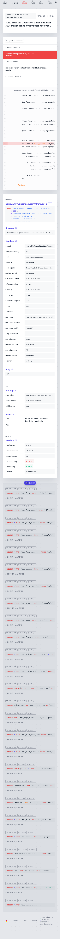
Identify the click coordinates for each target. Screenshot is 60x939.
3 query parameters (15, 693)
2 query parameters (15, 498)
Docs (25, 921)
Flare (44, 920)
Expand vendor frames (15, 41)
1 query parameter (14, 540)
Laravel (35, 921)
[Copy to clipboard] (52, 208)
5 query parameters (15, 723)
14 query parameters (15, 574)
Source (16, 921)
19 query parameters (15, 608)
